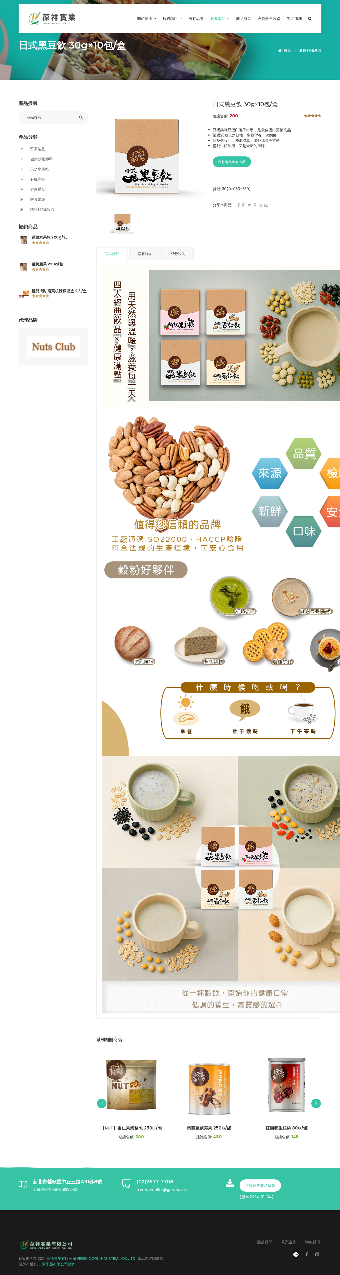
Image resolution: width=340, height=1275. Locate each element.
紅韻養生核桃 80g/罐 (287, 1128)
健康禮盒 (37, 189)
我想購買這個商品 (232, 162)
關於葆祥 (145, 18)
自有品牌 (196, 18)
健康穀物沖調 (310, 50)
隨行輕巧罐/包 (41, 209)
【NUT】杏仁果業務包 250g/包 (131, 1128)
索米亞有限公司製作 (58, 1264)
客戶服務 (294, 18)
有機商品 (37, 179)
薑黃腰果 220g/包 (47, 264)
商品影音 (243, 18)
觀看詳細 (131, 1085)
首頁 (287, 50)
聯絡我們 (312, 1242)
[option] (150, 155)
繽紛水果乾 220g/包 (49, 237)
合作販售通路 (269, 18)
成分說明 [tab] (178, 253)
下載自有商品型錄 (260, 1185)
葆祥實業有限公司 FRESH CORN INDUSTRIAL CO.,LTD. (91, 1258)
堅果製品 (37, 149)
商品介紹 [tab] (112, 253)
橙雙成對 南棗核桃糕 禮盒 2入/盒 (59, 290)
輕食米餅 (37, 199)
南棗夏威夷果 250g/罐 (209, 1128)
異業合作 (289, 1242)
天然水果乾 (39, 169)
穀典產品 (218, 18)
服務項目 (171, 18)
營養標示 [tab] (145, 253)
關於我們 (265, 1242)
